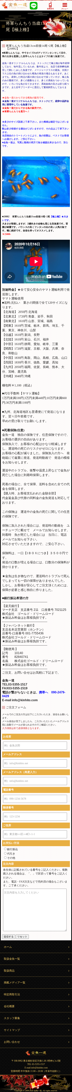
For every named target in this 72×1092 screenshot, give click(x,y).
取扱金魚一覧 (12, 958)
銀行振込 (12, 849)
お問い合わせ (12, 1041)
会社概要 (9, 1006)
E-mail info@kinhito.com (36, 1067)
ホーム (8, 947)
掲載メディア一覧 (14, 982)
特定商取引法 (12, 994)
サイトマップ (12, 1030)
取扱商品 (9, 970)
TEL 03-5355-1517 (36, 1064)
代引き (11, 853)
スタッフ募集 (12, 1018)
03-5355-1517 (50, 5)
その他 (11, 857)
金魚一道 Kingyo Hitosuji (36, 1053)
